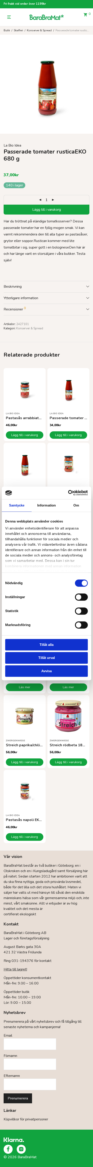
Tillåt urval (46, 658)
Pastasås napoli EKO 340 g (29, 819)
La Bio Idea (12, 145)
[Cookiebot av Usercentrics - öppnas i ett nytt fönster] (68, 493)
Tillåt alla (46, 645)
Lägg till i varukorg (46, 209)
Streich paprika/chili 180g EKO (32, 745)
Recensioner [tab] (15, 309)
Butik (7, 30)
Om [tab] (76, 505)
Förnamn (10, 1055)
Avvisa (46, 671)
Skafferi (18, 30)
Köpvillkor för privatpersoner (26, 1119)
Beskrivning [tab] (13, 286)
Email (8, 1035)
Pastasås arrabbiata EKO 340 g (33, 418)
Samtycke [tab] (17, 505)
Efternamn (12, 1075)
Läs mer (24, 687)
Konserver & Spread (39, 30)
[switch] (81, 597)
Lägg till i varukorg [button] (24, 435)
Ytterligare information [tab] (21, 298)
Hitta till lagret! (15, 969)
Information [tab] (46, 505)
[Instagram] (21, 1149)
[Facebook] (8, 1149)
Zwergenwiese (15, 740)
